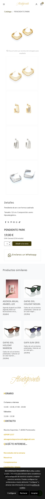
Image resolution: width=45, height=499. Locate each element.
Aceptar (34, 493)
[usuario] (36, 4)
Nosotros (8, 457)
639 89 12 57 (9, 434)
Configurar (11, 493)
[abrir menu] (4, 4)
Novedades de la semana (14, 453)
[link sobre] (22, 381)
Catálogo (8, 11)
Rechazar (23, 493)
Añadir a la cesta (21, 243)
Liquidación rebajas (12, 467)
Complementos (10, 462)
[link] (22, 4)
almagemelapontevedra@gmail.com (19, 439)
